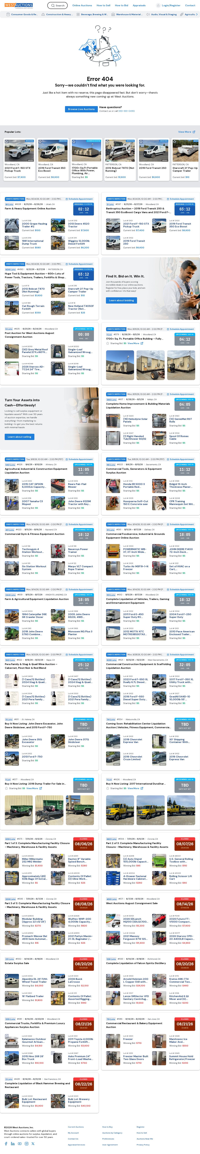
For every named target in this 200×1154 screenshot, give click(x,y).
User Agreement (110, 1145)
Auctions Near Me (145, 1139)
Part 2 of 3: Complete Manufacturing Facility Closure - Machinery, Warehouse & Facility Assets (137, 845)
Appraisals (139, 5)
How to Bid (121, 5)
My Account (73, 1133)
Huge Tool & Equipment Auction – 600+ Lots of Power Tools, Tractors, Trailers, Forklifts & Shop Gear (34, 275)
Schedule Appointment (81, 199)
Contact (190, 5)
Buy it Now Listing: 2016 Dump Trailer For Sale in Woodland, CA (34, 784)
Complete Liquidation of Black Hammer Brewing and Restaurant (37, 1085)
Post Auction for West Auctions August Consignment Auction (29, 334)
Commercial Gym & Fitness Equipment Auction (34, 534)
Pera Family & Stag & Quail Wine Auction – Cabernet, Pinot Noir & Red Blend (31, 666)
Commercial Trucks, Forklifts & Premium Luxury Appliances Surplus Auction (35, 1025)
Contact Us (73, 1139)
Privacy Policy (143, 1145)
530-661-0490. (126, 111)
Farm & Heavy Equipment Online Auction (30, 208)
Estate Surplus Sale (17, 963)
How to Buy (107, 1127)
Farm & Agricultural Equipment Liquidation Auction (37, 599)
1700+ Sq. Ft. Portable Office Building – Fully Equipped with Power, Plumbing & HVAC (133, 339)
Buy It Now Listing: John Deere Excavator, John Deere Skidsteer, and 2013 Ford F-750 (34, 725)
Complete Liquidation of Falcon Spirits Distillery (136, 963)
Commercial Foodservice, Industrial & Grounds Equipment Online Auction (135, 535)
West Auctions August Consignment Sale (132, 903)
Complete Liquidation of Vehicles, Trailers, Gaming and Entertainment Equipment (137, 600)
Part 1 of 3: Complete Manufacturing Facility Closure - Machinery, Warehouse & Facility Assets (37, 845)
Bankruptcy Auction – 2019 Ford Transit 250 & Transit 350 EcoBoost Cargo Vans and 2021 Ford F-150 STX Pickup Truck (137, 210)
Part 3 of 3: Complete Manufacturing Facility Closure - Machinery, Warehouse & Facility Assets (37, 905)
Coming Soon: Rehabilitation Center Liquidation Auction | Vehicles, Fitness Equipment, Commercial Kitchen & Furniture (138, 725)
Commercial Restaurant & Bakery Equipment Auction (134, 1025)
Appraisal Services (76, 1145)
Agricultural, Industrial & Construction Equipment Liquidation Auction (36, 470)
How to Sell (103, 5)
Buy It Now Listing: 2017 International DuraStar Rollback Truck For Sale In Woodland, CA (135, 784)
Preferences (108, 1139)
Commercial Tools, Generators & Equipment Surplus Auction (134, 470)
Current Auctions (76, 1127)
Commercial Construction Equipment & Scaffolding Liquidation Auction (138, 666)
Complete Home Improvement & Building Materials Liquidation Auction (138, 405)
